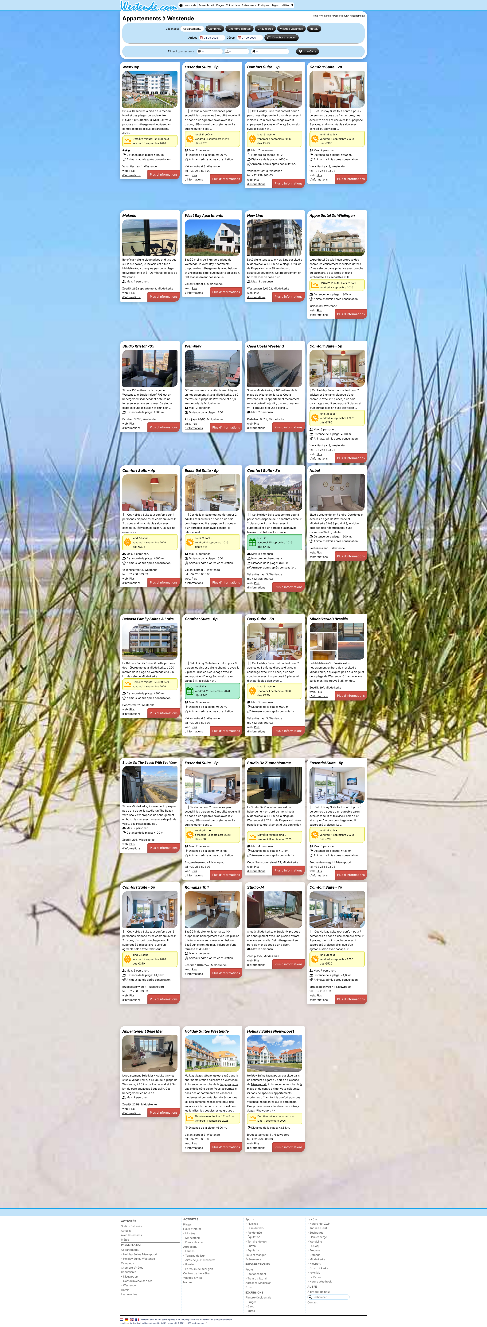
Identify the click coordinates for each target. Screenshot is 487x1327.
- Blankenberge (317, 1237)
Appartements (192, 28)
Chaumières (265, 28)
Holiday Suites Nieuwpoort (270, 1031)
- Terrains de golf (256, 1241)
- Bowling (189, 1264)
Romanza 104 (197, 887)
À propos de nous (318, 1291)
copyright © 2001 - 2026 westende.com (186, 1323)
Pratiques (263, 5)
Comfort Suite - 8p (263, 470)
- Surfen (250, 1245)
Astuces (126, 1230)
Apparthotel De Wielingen (332, 215)
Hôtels (314, 28)
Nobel (315, 470)
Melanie (129, 215)
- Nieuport (314, 1263)
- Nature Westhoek (319, 1281)
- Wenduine (314, 1241)
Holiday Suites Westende (207, 1031)
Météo (285, 5)
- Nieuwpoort (129, 1276)
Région (275, 5)
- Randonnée (253, 1232)
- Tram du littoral (256, 1278)
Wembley (193, 346)
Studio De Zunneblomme (269, 763)
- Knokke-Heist (317, 1228)
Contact (312, 1302)
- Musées (189, 1233)
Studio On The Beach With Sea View (149, 762)
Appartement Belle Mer (142, 1031)
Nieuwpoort (258, 1084)
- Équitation (252, 1237)
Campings (214, 28)
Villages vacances (291, 28)
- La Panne (314, 1277)
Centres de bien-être (196, 1273)
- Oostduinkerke (317, 1268)
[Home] (181, 5)
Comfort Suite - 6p (201, 619)
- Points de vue (193, 1242)
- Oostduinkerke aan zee (136, 1280)
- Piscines (251, 1223)
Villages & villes (193, 1277)
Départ (231, 37)
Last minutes (129, 1294)
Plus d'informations (163, 174)
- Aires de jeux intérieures (199, 1260)
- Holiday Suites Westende (138, 1258)
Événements (249, 5)
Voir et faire (233, 5)
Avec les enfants (131, 1235)
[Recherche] (292, 5)
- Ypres (250, 1310)
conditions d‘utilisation (130, 1323)
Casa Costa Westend (265, 346)
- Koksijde (313, 1272)
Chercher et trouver (284, 37)
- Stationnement (255, 1273)
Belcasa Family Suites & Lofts (148, 619)
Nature (187, 1282)
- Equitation (252, 1250)
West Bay (130, 67)
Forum (249, 1287)
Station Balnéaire (131, 1226)
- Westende (128, 1285)
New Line (255, 215)
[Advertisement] (234, 199)
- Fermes (189, 1251)
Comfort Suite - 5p (326, 346)
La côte (312, 1219)
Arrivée (193, 37)
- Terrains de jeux (194, 1255)
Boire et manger (255, 1254)
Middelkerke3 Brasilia (329, 619)
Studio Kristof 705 (138, 346)
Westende (190, 5)
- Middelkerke (316, 1259)
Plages (220, 5)
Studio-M (255, 887)
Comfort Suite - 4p (138, 470)
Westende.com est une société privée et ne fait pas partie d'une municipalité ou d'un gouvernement (186, 1319)
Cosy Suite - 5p (260, 619)
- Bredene (313, 1250)
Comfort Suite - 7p (263, 67)
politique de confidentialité (154, 1323)
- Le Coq (313, 1245)
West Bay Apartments (204, 215)
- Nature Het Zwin (318, 1223)
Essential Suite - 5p (202, 470)
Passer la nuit (206, 5)
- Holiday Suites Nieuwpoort (139, 1254)
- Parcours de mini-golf (198, 1269)
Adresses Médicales (258, 1282)
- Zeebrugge (315, 1232)
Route (249, 1269)
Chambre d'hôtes (239, 28)
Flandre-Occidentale (258, 1297)
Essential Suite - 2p (202, 67)
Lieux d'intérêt (192, 1228)
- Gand (249, 1306)
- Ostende (313, 1254)
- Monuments (192, 1237)
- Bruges (250, 1302)
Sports (249, 1219)
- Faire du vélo (254, 1228)
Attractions (190, 1246)
